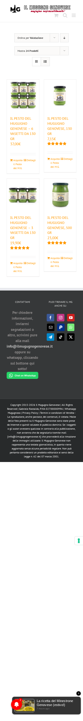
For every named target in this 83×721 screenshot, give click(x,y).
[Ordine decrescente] (64, 37)
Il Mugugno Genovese (48, 404)
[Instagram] (60, 317)
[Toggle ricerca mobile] (65, 15)
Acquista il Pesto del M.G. (18, 164)
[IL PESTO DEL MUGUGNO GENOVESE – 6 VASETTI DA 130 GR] (23, 96)
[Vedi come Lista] (45, 61)
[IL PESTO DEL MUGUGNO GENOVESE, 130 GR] (60, 96)
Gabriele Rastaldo (29, 408)
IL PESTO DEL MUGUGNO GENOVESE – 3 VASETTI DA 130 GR (23, 227)
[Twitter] (71, 337)
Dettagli (31, 160)
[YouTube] (71, 317)
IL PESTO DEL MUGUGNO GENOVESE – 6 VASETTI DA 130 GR (23, 128)
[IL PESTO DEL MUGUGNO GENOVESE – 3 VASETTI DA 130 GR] (23, 195)
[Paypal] (61, 327)
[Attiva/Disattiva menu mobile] (74, 15)
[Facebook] (50, 317)
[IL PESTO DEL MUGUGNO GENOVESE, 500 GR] (60, 195)
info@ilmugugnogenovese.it (30, 346)
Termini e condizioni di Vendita (57, 412)
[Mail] (50, 327)
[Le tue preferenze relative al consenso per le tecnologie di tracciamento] (79, 541)
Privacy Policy (30, 412)
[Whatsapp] (70, 327)
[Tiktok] (60, 337)
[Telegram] (50, 337)
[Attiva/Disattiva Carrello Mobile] (56, 15)
